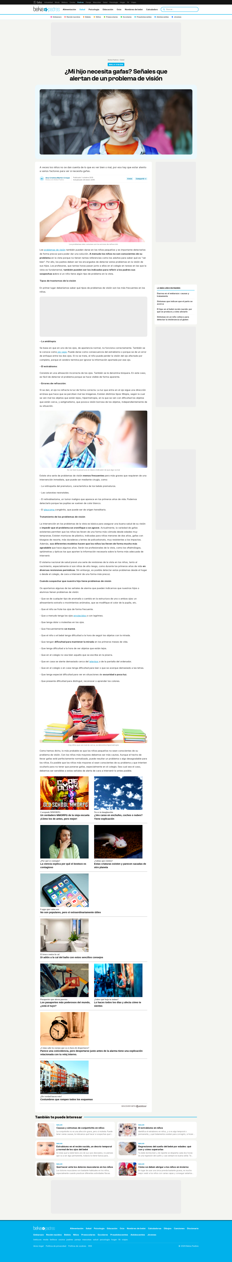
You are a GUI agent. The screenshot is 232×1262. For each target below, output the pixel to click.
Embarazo (38, 1234)
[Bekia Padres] (46, 9)
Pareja (88, 2)
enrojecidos (80, 615)
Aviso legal (38, 1246)
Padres (80, 2)
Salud (105, 2)
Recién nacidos (54, 1234)
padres (69, 1239)
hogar (114, 1239)
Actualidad (48, 2)
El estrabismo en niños (150, 1128)
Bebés (67, 1234)
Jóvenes (151, 1234)
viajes (125, 1239)
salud (95, 1239)
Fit (128, 2)
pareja (78, 1239)
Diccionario (193, 1228)
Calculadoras (152, 9)
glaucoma (49, 509)
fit (119, 1239)
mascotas (86, 1239)
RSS (90, 1246)
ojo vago (62, 352)
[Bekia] (37, 2)
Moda (57, 2)
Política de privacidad (56, 1246)
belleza (53, 1239)
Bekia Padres (113, 60)
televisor (94, 661)
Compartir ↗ (141, 179)
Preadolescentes (119, 1234)
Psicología (114, 2)
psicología (105, 1239)
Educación (108, 9)
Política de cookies (77, 1246)
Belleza (65, 2)
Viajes (133, 2)
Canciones (179, 1228)
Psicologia (94, 9)
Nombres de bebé (134, 9)
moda (45, 1239)
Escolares (103, 1234)
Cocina (72, 2)
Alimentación (69, 9)
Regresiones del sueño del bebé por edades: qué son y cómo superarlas (164, 1148)
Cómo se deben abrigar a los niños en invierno (163, 1167)
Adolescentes (137, 1234)
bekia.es (37, 1239)
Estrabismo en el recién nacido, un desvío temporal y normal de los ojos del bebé (84, 1148)
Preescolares (88, 1234)
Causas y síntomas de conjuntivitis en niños (80, 1128)
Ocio (119, 9)
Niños (76, 1234)
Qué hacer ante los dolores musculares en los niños (84, 1167)
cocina (62, 1239)
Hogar (122, 2)
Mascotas (97, 2)
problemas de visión (55, 249)
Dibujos (167, 1228)
